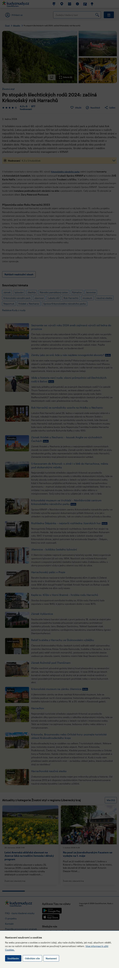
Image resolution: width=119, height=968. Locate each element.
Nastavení (51, 958)
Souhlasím (13, 958)
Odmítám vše (32, 958)
